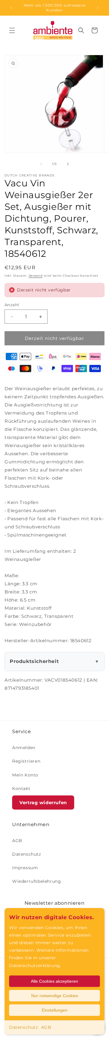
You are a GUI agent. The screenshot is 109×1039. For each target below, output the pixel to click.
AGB (46, 1027)
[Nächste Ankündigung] (97, 7)
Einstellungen (55, 1010)
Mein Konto (25, 775)
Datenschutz (23, 1027)
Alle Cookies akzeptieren (54, 981)
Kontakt (21, 788)
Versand (36, 276)
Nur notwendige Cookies (54, 995)
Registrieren (26, 761)
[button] (12, 30)
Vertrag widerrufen (43, 802)
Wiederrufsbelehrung (36, 881)
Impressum (25, 867)
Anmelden (23, 747)
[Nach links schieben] (41, 164)
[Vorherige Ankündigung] (11, 7)
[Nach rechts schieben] (67, 164)
